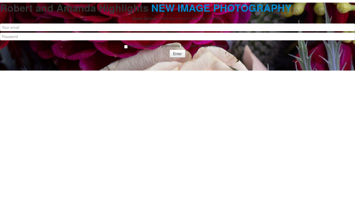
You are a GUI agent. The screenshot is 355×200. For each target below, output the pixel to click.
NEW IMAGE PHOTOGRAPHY (221, 8)
